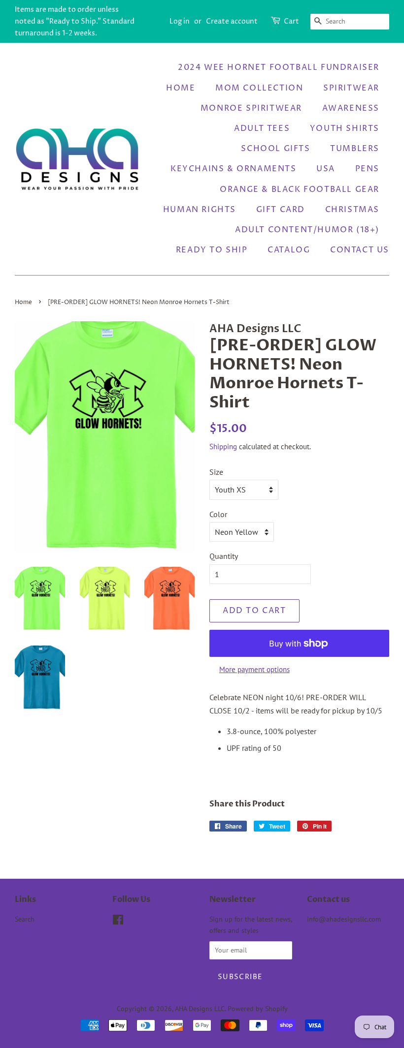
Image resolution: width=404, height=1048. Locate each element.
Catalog (289, 250)
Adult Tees (262, 128)
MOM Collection (259, 88)
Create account (232, 21)
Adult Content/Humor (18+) (307, 229)
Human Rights (199, 209)
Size (216, 472)
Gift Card (280, 209)
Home (180, 88)
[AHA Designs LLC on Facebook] (118, 921)
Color (218, 514)
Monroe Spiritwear (251, 108)
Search (24, 919)
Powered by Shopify (258, 1008)
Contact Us (359, 250)
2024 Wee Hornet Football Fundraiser (278, 67)
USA (325, 168)
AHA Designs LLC (200, 1008)
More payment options (254, 669)
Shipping (223, 446)
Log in (179, 21)
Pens (367, 168)
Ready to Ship (212, 250)
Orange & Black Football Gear (299, 189)
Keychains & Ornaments (233, 168)
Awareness (350, 108)
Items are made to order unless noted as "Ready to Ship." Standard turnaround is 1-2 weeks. (75, 21)
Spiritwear (351, 88)
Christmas (352, 209)
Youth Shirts (344, 128)
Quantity (223, 556)
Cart (291, 21)
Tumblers (354, 148)
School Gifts (275, 148)
